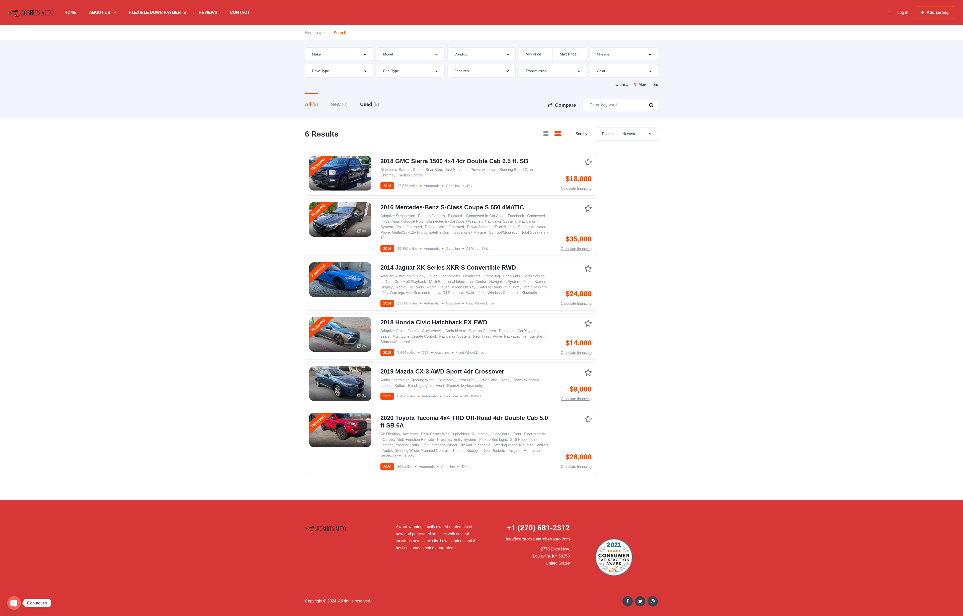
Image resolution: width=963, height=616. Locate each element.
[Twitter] (640, 601)
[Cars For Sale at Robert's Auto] (31, 13)
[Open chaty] (14, 603)
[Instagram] (653, 601)
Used (369, 104)
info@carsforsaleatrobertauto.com (538, 539)
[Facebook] (627, 601)
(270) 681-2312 (538, 528)
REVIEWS (208, 12)
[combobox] (339, 54)
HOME (70, 12)
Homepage (315, 33)
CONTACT (240, 12)
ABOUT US (99, 12)
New (339, 104)
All (311, 104)
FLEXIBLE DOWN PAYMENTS (157, 12)
